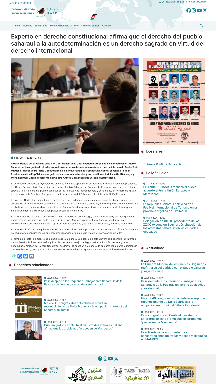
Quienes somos (90, 25)
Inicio (18, 25)
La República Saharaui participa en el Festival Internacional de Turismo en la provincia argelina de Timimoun (170, 207)
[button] (201, 25)
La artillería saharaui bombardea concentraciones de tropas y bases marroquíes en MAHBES (174, 336)
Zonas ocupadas (59, 25)
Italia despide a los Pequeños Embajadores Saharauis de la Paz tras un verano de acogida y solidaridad (83, 282)
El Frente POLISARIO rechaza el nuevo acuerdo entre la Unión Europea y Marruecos (169, 190)
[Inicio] (36, 11)
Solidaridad (41, 25)
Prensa (75, 25)
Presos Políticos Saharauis (163, 164)
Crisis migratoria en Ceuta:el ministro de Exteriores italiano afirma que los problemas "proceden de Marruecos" (83, 326)
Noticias (27, 25)
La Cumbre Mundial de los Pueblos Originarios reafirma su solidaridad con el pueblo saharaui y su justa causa (173, 267)
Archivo (106, 25)
